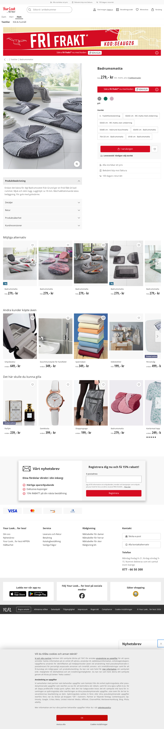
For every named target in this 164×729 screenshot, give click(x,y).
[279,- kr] (55, 263)
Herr (11, 16)
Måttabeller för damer (93, 534)
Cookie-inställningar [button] (123, 609)
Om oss (6, 534)
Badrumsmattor (26, 59)
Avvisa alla (61, 724)
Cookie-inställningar (98, 724)
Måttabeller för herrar (93, 537)
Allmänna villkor (41, 609)
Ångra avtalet (23, 609)
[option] (99, 99)
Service (47, 528)
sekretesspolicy (104, 707)
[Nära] (161, 643)
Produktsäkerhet (13, 217)
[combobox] (55, 10)
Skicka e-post (135, 537)
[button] (4, 59)
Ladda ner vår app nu (28, 587)
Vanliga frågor (49, 545)
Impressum (83, 609)
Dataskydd (55, 609)
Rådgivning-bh (89, 545)
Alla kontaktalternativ (139, 544)
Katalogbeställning (52, 541)
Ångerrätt (95, 609)
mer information (109, 669)
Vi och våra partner (43, 658)
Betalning (47, 537)
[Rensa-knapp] (69, 10)
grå (98, 103)
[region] (82, 689)
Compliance (107, 609)
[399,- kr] (55, 403)
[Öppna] (157, 53)
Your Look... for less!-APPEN (16, 541)
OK (82, 718)
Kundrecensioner (13, 225)
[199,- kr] (126, 336)
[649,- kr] (20, 336)
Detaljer (9, 202)
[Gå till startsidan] (9, 9)
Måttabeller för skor (92, 541)
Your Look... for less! (14, 528)
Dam (4, 16)
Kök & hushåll (19, 22)
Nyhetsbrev (8, 537)
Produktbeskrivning (15, 180)
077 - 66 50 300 (132, 569)
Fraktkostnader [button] (134, 78)
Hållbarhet (8, 545)
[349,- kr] (55, 336)
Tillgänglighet (69, 609)
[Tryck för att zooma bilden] (77, 164)
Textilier (6, 22)
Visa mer (127, 487)
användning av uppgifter (107, 658)
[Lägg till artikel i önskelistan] (155, 149)
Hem (19, 16)
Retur (8, 210)
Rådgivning (89, 528)
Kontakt (127, 528)
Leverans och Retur (52, 534)
